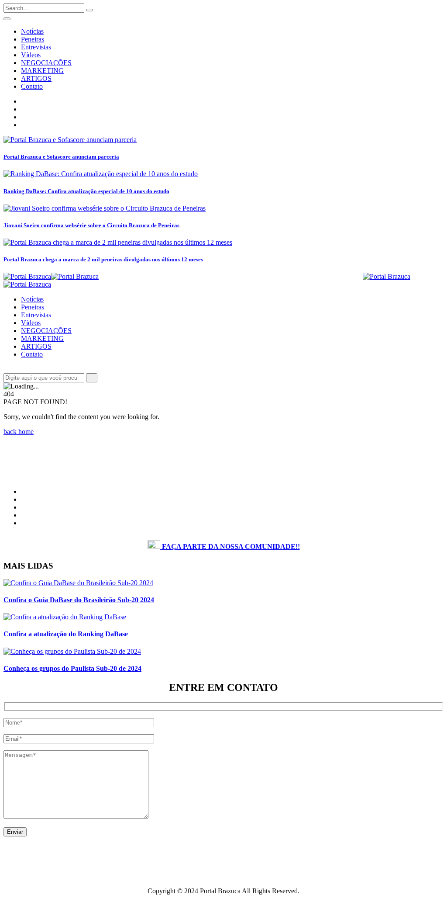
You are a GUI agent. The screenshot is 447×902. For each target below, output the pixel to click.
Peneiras (32, 39)
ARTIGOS (36, 78)
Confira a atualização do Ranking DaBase (65, 634)
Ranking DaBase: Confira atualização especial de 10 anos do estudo (86, 191)
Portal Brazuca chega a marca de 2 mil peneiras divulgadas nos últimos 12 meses (103, 259)
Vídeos (31, 55)
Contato (32, 86)
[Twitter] (23, 117)
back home (18, 431)
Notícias (32, 31)
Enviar (15, 832)
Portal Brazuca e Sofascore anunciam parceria (61, 156)
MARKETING (42, 70)
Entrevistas (36, 47)
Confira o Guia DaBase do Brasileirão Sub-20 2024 (78, 600)
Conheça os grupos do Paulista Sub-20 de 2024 (72, 668)
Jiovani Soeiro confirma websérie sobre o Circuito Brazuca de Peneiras (91, 225)
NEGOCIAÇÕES (46, 62)
